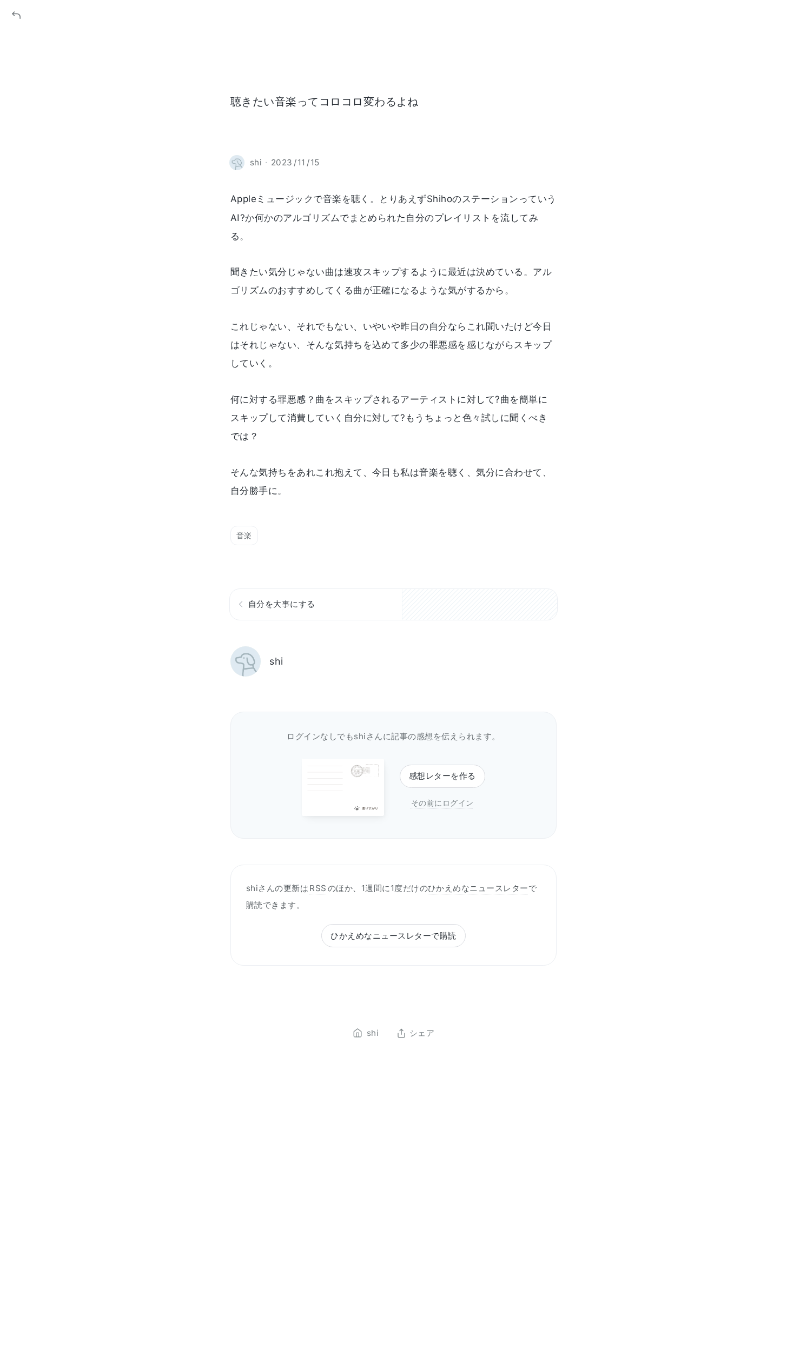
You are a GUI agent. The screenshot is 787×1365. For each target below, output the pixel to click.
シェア (421, 1033)
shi (276, 661)
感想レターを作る (442, 776)
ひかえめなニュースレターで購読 (393, 936)
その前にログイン (442, 802)
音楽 (244, 535)
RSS (317, 888)
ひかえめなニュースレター (478, 888)
